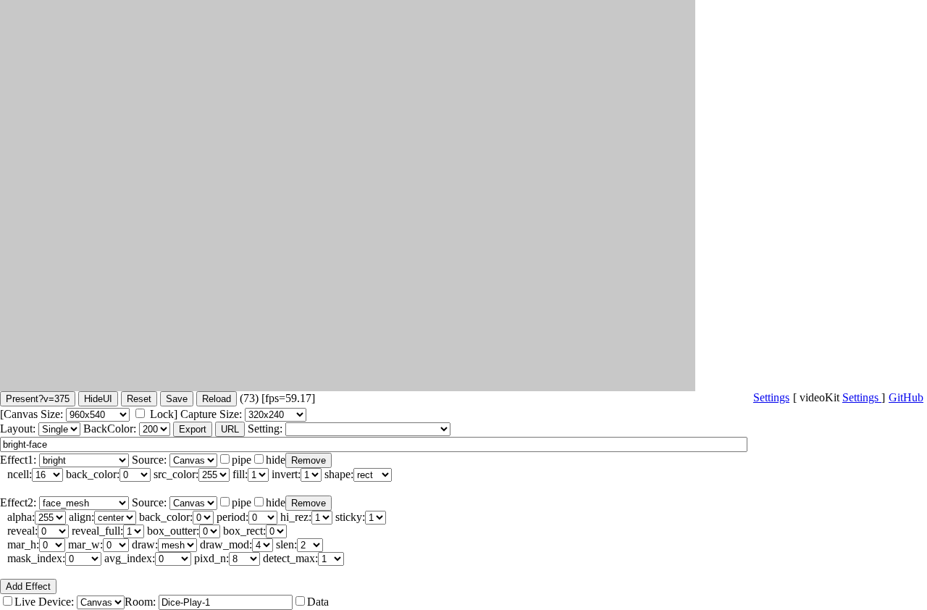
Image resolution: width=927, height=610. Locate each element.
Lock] (163, 414)
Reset (139, 398)
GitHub (906, 397)
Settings (861, 397)
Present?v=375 (38, 398)
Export (192, 429)
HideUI (98, 398)
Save (177, 398)
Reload (216, 398)
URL (230, 429)
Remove (308, 460)
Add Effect (28, 586)
